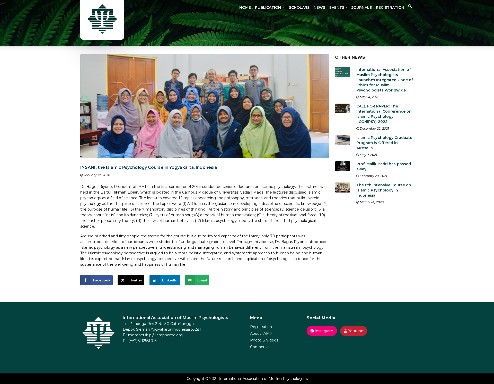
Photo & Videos (264, 340)
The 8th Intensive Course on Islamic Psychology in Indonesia (383, 190)
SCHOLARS (299, 7)
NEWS (319, 7)
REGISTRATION (390, 7)
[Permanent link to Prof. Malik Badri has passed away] (342, 168)
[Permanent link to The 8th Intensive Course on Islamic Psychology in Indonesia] (342, 189)
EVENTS (336, 7)
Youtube (355, 331)
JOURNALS (361, 7)
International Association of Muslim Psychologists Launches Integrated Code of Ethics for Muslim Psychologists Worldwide (384, 80)
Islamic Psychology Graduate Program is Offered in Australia (384, 142)
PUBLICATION (268, 7)
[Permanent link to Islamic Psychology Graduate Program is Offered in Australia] (342, 141)
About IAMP (261, 333)
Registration (261, 326)
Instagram (323, 331)
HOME (245, 7)
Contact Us (260, 347)
